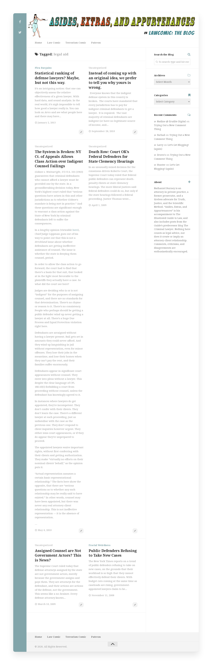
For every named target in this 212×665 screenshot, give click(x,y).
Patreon (96, 42)
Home (38, 42)
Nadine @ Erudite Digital (171, 121)
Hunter (161, 164)
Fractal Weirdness (99, 545)
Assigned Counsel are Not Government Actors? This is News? (58, 555)
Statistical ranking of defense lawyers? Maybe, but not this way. (57, 78)
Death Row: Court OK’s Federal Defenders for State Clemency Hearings (111, 156)
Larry (160, 145)
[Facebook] (20, 21)
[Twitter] (20, 32)
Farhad (161, 135)
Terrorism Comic (75, 42)
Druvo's (161, 155)
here (75, 230)
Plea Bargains (43, 68)
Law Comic (53, 42)
